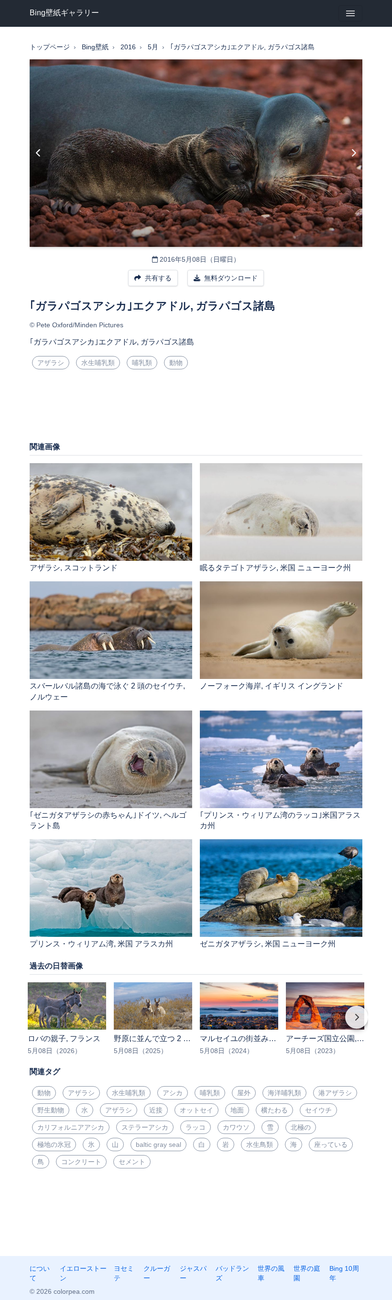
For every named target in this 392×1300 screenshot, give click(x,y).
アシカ (173, 1093)
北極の (301, 1127)
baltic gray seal (158, 1144)
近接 (156, 1110)
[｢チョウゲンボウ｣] (38, 153)
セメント (132, 1162)
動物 (176, 363)
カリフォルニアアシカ (70, 1127)
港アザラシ (335, 1093)
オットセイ (196, 1110)
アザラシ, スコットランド (74, 568)
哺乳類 (142, 363)
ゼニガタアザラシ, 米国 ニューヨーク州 (268, 944)
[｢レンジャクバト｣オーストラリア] (353, 153)
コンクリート (81, 1162)
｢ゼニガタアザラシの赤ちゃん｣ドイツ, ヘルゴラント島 (108, 820)
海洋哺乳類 (284, 1093)
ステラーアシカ (144, 1127)
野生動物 (50, 1110)
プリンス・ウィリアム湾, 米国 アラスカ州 (101, 944)
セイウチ (318, 1110)
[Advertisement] (196, 409)
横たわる (274, 1110)
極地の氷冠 (54, 1144)
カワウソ (236, 1127)
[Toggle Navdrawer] (350, 13)
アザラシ (50, 363)
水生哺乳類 (98, 363)
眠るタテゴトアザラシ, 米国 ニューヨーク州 (275, 568)
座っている (331, 1144)
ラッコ (195, 1127)
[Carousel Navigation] (196, 1024)
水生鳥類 (259, 1144)
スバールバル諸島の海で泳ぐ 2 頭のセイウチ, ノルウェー (107, 691)
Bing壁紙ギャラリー (64, 13)
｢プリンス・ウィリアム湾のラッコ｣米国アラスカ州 (280, 820)
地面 (237, 1110)
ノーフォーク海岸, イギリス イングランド (271, 686)
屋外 (243, 1093)
